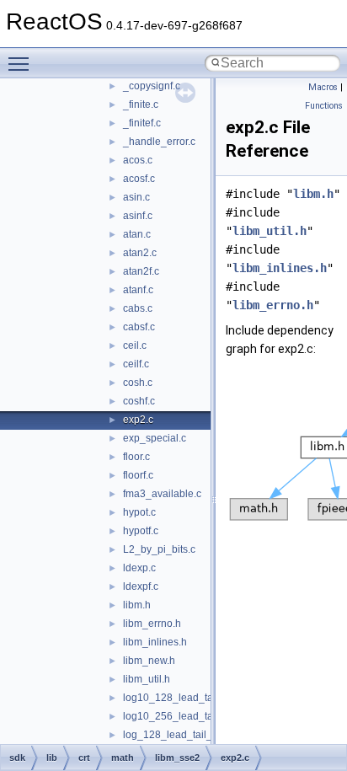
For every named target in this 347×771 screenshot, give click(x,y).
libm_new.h (149, 661)
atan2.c (140, 253)
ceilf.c (136, 364)
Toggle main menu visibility (22, 63)
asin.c (136, 197)
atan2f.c (141, 271)
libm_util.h (146, 679)
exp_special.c (154, 438)
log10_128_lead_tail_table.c (188, 698)
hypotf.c (140, 531)
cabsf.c (139, 327)
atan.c (137, 234)
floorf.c (138, 475)
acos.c (137, 160)
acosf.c (139, 179)
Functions (324, 105)
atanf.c (138, 290)
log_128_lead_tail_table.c (183, 735)
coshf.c (139, 401)
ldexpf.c (140, 586)
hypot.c (139, 512)
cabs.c (137, 308)
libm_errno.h (152, 623)
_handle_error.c (159, 141)
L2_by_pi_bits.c (159, 549)
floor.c (136, 457)
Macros (323, 87)
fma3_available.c (162, 494)
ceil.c (135, 345)
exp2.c (138, 420)
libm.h (137, 605)
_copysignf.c (151, 86)
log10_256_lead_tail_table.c (188, 716)
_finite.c (140, 104)
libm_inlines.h (155, 642)
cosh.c (137, 382)
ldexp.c (139, 568)
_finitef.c (142, 123)
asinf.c (137, 216)
